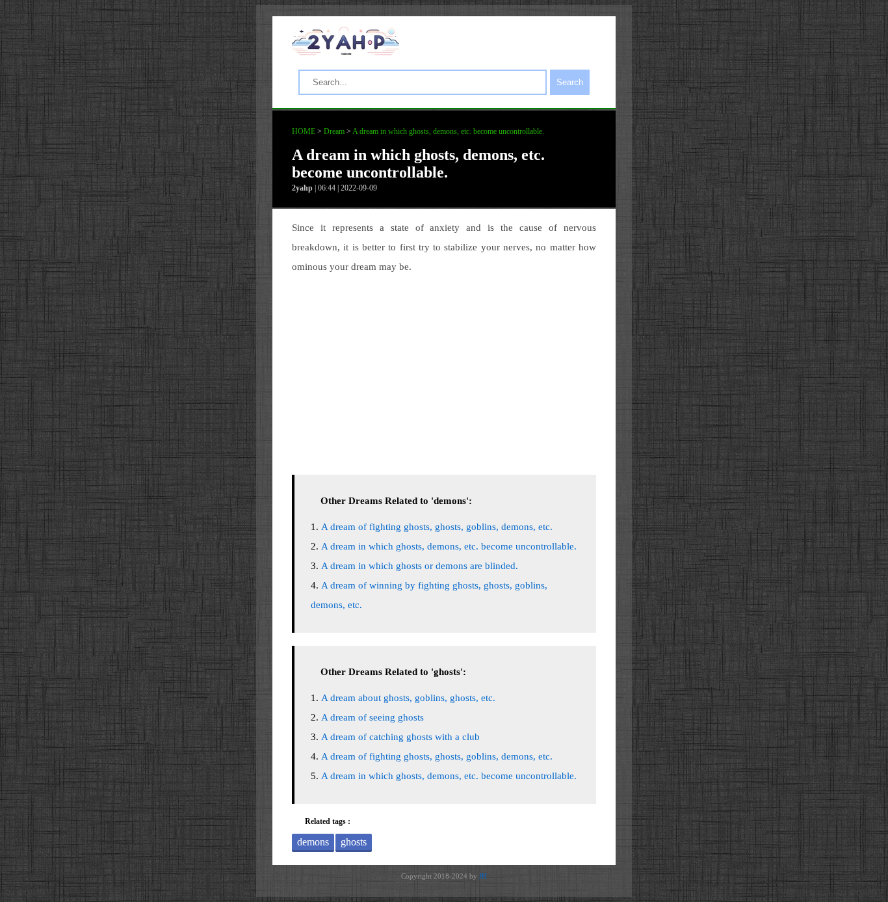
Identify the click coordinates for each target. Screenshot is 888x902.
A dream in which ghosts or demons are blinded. (419, 566)
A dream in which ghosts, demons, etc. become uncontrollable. (448, 131)
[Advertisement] (444, 371)
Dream (334, 131)
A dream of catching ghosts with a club (400, 737)
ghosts (354, 841)
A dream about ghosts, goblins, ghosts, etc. (408, 698)
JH (483, 876)
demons (313, 841)
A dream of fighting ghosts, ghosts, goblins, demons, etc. (437, 527)
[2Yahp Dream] (345, 52)
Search (569, 82)
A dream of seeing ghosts (372, 717)
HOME (303, 131)
